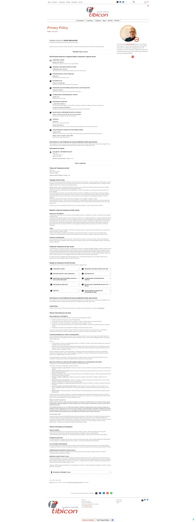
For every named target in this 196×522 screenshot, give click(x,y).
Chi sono (54, 2)
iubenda (51, 482)
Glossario (98, 20)
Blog (104, 20)
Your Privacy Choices (103, 520)
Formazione (80, 20)
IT (145, 2)
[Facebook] (100, 493)
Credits (117, 502)
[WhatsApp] (111, 493)
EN (147, 2)
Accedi (80, 2)
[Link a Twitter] (117, 2)
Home (49, 2)
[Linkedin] (104, 493)
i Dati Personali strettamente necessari (75, 482)
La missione (62, 2)
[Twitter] (96, 493)
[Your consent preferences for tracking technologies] (193, 519)
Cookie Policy (101, 308)
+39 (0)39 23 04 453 (87, 505)
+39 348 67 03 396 (88, 507)
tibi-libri (110, 20)
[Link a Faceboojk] (120, 2)
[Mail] (107, 493)
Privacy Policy (119, 499)
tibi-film (117, 20)
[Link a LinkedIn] (123, 2)
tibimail (68, 2)
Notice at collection (88, 520)
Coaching (89, 20)
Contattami (74, 2)
